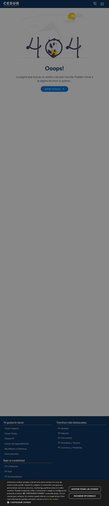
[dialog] (54, 492)
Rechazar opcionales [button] (85, 496)
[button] (37, 502)
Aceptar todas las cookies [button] (84, 489)
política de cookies (50, 499)
